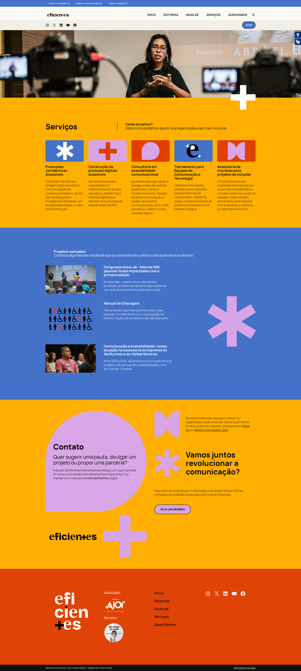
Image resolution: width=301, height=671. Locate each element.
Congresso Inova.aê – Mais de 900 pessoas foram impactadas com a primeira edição (132, 271)
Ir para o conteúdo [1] (59, 3)
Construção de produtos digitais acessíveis (102, 170)
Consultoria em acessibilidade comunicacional (144, 170)
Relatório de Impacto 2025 (211, 430)
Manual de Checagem (122, 303)
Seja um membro (172, 509)
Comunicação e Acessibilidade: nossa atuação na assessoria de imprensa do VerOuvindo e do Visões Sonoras (135, 350)
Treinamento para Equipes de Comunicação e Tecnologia (189, 172)
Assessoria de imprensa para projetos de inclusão (234, 170)
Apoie (249, 25)
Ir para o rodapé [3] (117, 3)
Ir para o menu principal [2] (89, 3)
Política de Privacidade (245, 667)
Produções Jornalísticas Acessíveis (56, 170)
